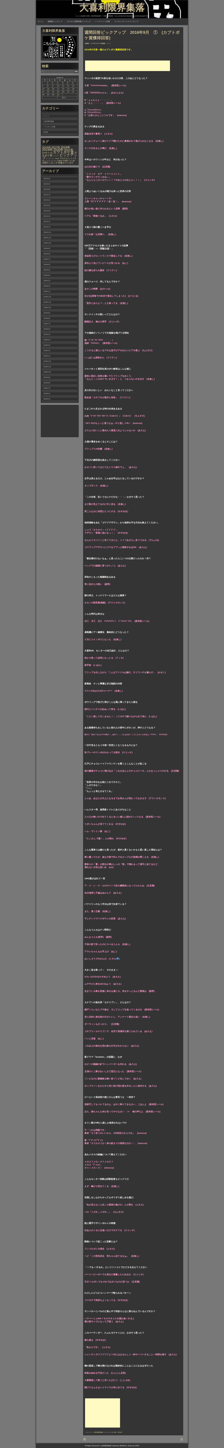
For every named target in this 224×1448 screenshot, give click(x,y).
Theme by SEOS (133, 1446)
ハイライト (56, 155)
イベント (46, 116)
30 (53, 95)
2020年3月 (46, 281)
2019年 (47, 150)
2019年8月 (46, 318)
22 (48, 92)
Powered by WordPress (119, 1446)
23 (53, 92)
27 (73, 92)
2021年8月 (46, 189)
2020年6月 (46, 264)
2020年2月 (46, 286)
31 (58, 95)
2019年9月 (46, 313)
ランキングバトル (51, 160)
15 (48, 89)
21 (43, 92)
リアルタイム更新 (49, 127)
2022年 (44, 153)
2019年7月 (46, 324)
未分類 (45, 132)
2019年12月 (47, 297)
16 (53, 89)
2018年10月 (47, 372)
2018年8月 (46, 383)
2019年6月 (46, 329)
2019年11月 (47, 302)
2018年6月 (46, 393)
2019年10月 (47, 307)
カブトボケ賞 (112, 1432)
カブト (109, 43)
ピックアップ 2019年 (52, 158)
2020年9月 (46, 248)
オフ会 (50, 153)
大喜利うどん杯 (69, 161)
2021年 (68, 149)
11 (63, 86)
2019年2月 (46, 350)
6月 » (64, 97)
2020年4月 (46, 275)
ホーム (40, 21)
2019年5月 (46, 334)
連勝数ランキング (54, 21)
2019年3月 (46, 345)
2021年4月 (46, 211)
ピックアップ (59, 156)
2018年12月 (47, 361)
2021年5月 (46, 205)
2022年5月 (46, 178)
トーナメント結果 (102, 21)
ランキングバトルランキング (126, 21)
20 (73, 89)
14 (43, 89)
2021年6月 (46, 200)
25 (63, 92)
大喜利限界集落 (112, 7)
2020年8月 (46, 254)
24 (58, 92)
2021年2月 (46, 221)
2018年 (65, 147)
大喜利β (59, 161)
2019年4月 (46, 340)
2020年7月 (46, 259)
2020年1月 (46, 291)
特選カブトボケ (66, 163)
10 (58, 86)
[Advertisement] (127, 66)
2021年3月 (46, 216)
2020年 (58, 150)
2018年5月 (46, 399)
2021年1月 (46, 227)
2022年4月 (46, 184)
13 (73, 86)
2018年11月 (47, 367)
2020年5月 (46, 270)
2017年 (55, 147)
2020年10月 (47, 243)
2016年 (120, 1432)
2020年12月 (47, 232)
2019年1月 (46, 356)
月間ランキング (50, 163)
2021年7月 (46, 195)
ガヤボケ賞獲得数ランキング (79, 21)
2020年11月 (47, 238)
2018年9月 (46, 377)
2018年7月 (46, 388)
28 (43, 95)
